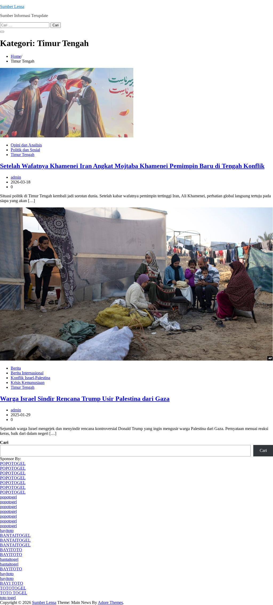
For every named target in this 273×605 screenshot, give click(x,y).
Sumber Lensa (12, 6)
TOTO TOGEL (13, 593)
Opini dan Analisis (26, 145)
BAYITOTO (11, 549)
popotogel (8, 497)
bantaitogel (9, 559)
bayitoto (7, 530)
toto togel (8, 597)
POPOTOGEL (13, 463)
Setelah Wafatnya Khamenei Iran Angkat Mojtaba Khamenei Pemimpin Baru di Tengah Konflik (132, 165)
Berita (16, 368)
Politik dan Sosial (25, 150)
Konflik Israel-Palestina (30, 377)
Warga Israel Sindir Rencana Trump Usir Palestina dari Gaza (85, 398)
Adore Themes (110, 602)
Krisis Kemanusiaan (28, 382)
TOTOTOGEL (13, 588)
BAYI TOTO (11, 583)
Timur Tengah (22, 154)
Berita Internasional (27, 373)
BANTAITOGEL (15, 535)
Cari (4, 442)
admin (16, 177)
